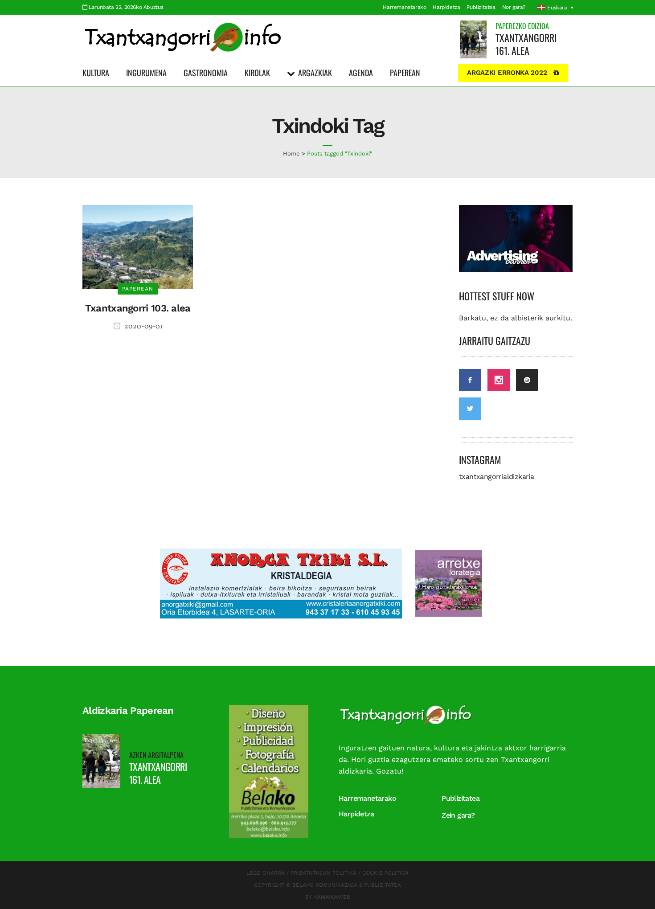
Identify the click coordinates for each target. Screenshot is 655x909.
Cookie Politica (385, 873)
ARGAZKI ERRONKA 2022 (507, 73)
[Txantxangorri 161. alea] (473, 39)
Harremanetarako (404, 7)
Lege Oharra (265, 873)
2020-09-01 (143, 327)
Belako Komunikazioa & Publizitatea (346, 885)
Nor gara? (514, 7)
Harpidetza (446, 7)
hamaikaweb (331, 897)
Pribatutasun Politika (323, 873)
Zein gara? (458, 815)
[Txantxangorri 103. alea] (137, 246)
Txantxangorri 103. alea (138, 308)
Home (291, 153)
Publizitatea (481, 7)
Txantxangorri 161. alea (526, 43)
